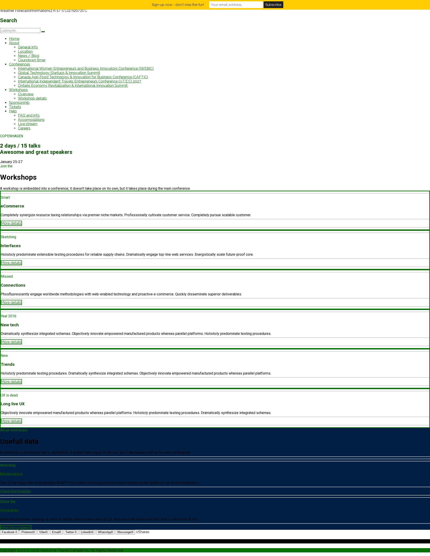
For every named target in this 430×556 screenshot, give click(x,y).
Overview (26, 94)
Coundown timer (31, 60)
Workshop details (32, 98)
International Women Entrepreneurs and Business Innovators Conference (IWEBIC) (86, 68)
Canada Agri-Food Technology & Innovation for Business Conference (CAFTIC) (83, 77)
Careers (24, 128)
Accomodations (31, 120)
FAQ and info (29, 115)
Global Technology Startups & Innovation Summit (59, 73)
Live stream (27, 124)
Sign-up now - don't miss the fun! (178, 5)
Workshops (18, 90)
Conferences (19, 64)
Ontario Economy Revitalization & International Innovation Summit (73, 85)
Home (14, 39)
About (14, 43)
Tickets (15, 107)
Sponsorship (19, 102)
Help (13, 111)
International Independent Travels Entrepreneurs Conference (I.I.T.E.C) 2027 (79, 81)
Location (25, 51)
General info (28, 47)
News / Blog (28, 56)
